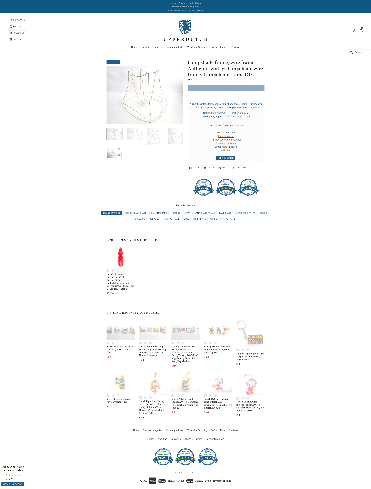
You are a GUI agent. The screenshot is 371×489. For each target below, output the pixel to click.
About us (162, 439)
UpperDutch (188, 472)
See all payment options (218, 481)
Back (115, 62)
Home (134, 47)
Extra (224, 47)
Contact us (175, 439)
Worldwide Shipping (197, 47)
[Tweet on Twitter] (113, 270)
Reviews (235, 47)
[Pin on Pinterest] (118, 270)
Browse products (174, 47)
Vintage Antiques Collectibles (185, 6)
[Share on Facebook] (109, 270)
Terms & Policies (193, 439)
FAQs (214, 47)
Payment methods (215, 439)
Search (150, 439)
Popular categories (152, 47)
